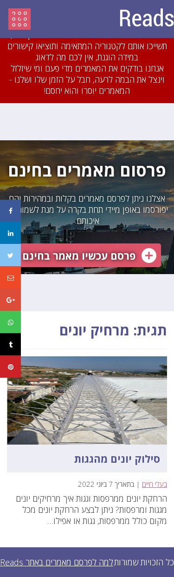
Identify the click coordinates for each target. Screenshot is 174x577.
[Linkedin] (10, 233)
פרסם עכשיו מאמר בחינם (78, 255)
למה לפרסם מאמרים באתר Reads (56, 562)
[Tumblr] (10, 344)
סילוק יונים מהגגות (117, 459)
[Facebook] (10, 211)
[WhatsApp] (10, 322)
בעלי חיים (154, 484)
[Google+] (10, 299)
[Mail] (10, 277)
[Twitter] (10, 255)
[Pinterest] (10, 366)
